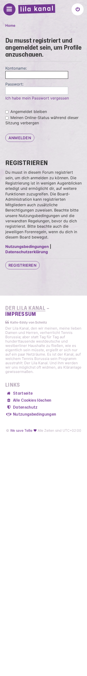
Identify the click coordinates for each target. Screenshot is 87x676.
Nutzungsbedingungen (27, 246)
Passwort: (14, 84)
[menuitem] (78, 9)
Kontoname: (16, 68)
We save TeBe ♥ (23, 430)
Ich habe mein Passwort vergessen (37, 98)
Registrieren (22, 265)
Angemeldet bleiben (28, 111)
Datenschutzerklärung (26, 251)
